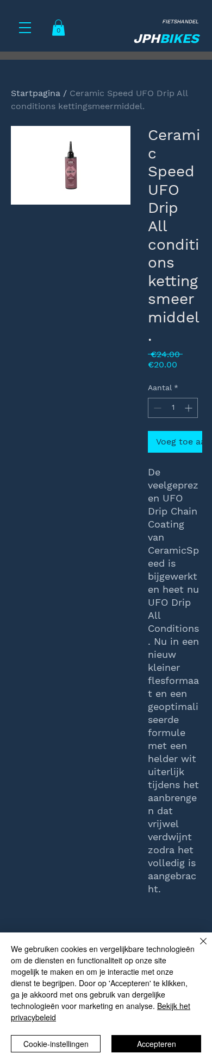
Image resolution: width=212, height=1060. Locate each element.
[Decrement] (156, 407)
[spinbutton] (173, 407)
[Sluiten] (197, 948)
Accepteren (156, 1043)
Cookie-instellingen (56, 1043)
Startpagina (35, 93)
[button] (25, 28)
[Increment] (189, 407)
